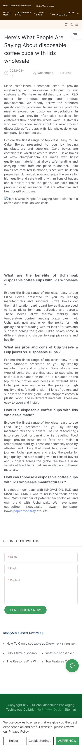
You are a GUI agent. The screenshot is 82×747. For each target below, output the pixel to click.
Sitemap (69, 709)
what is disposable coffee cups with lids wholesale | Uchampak (62, 653)
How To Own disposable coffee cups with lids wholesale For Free (29, 643)
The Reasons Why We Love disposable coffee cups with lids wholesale (23, 661)
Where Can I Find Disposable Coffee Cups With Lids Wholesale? (62, 644)
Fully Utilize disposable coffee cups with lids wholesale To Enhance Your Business (23, 653)
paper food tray (24, 511)
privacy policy (19, 731)
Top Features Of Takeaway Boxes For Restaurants (62, 661)
